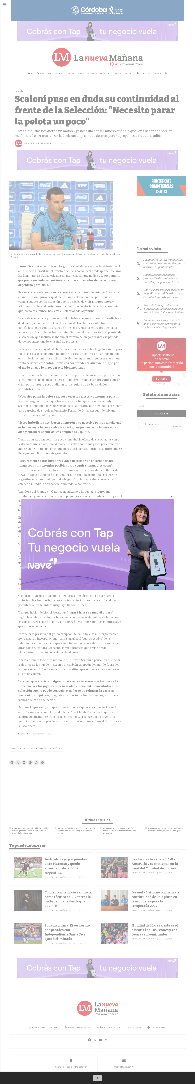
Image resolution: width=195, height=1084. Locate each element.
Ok (97, 1078)
